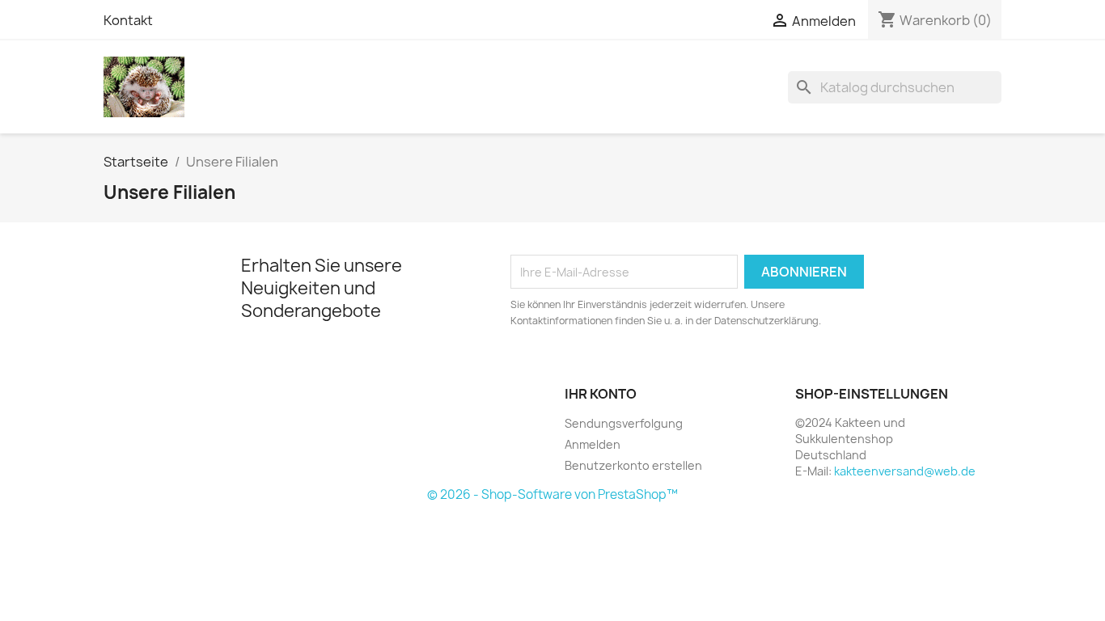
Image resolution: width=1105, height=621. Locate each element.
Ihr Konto (601, 394)
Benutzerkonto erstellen (633, 465)
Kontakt (128, 20)
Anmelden (592, 444)
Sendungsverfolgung (624, 423)
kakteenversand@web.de (905, 471)
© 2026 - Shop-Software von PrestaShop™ (552, 494)
